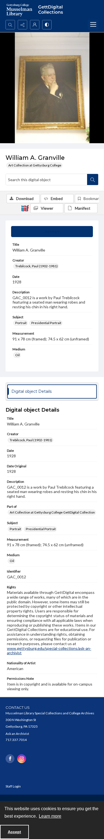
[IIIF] (25, 208)
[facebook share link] (10, 758)
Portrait (21, 323)
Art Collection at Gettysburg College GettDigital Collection (52, 512)
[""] (52, 10)
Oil (17, 355)
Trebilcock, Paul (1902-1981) (36, 266)
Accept (14, 832)
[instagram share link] (21, 758)
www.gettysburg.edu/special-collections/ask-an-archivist (49, 650)
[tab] (52, 231)
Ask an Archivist (17, 734)
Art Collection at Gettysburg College (34, 165)
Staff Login (13, 786)
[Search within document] (92, 179)
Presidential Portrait (46, 323)
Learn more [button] (50, 816)
